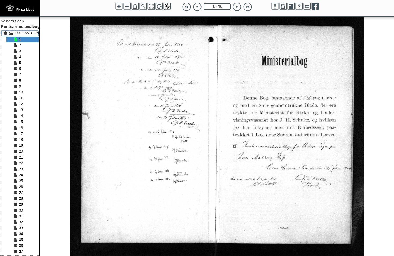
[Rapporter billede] (275, 6)
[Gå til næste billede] (237, 7)
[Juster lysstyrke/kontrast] (167, 6)
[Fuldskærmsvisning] (151, 6)
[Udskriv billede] (283, 6)
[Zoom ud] (127, 6)
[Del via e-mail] (307, 6)
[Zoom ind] (119, 6)
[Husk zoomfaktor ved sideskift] (135, 6)
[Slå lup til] (143, 6)
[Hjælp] (299, 6)
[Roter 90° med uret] (159, 6)
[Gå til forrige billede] (197, 7)
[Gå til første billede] (186, 7)
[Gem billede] (291, 6)
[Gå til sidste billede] (247, 7)
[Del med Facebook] (315, 6)
